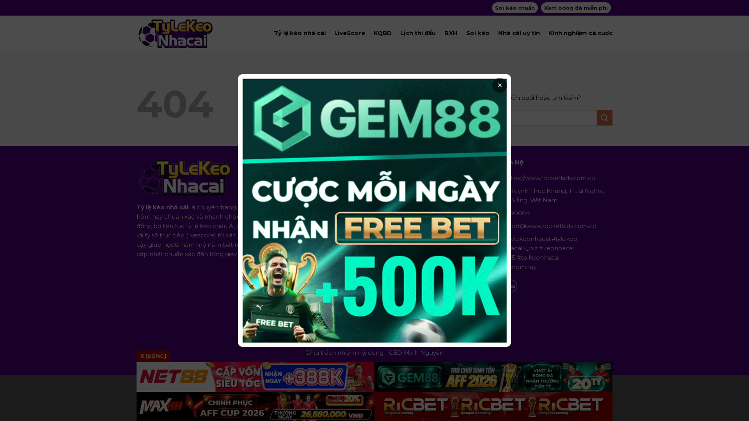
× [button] (500, 85)
